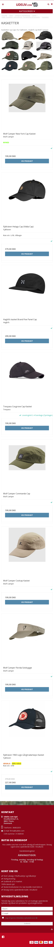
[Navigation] (3, 4)
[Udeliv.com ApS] (27, 4)
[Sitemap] (52, 929)
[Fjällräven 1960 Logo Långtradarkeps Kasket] (27, 726)
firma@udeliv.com (17, 831)
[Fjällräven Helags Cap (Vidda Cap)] (27, 198)
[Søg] (48, 4)
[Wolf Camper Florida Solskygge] (27, 639)
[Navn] (27, 908)
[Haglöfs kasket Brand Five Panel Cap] (27, 290)
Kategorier (26, 11)
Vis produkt (27, 161)
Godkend (27, 923)
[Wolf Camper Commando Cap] (27, 465)
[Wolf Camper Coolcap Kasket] (27, 552)
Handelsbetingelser (27, 851)
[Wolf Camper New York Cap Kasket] (27, 105)
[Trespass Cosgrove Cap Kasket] (27, 377)
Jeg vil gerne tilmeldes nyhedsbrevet (29, 917)
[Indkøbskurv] (51, 4)
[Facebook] (3, 936)
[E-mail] (27, 913)
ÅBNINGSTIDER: (27, 855)
